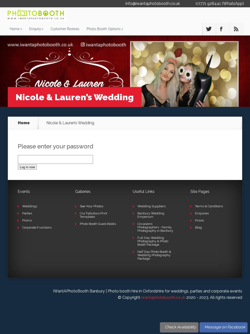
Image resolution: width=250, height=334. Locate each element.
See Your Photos (91, 206)
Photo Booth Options (104, 28)
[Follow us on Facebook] (223, 28)
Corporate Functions (37, 227)
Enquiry (35, 28)
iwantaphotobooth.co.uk (163, 297)
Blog (198, 227)
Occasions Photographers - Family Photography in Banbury (155, 227)
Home (15, 28)
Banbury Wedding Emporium (150, 215)
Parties (27, 213)
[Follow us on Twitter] (209, 28)
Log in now (27, 167)
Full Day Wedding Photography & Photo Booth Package (152, 241)
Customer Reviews (65, 28)
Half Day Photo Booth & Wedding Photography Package (154, 255)
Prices (199, 220)
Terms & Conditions (209, 206)
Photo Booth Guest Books (98, 224)
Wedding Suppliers (151, 206)
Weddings (29, 206)
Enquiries (202, 213)
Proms (27, 220)
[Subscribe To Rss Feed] (237, 28)
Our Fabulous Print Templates (93, 215)
